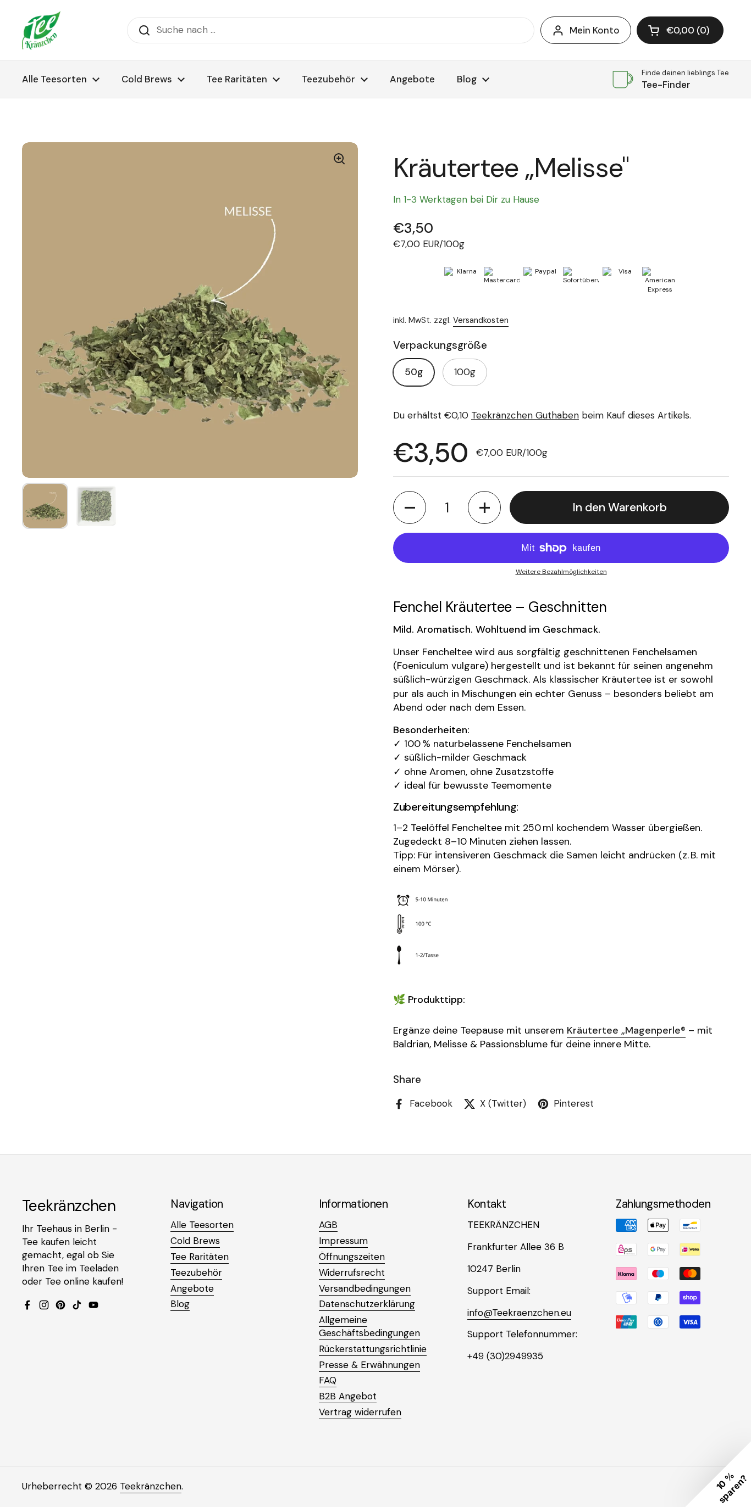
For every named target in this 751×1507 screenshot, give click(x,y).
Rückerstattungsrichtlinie (373, 1349)
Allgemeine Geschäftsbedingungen (369, 1326)
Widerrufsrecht (352, 1272)
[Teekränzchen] (41, 30)
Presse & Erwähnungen (369, 1365)
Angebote (192, 1288)
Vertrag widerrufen (360, 1412)
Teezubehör (196, 1272)
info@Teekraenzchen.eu (519, 1313)
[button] (680, 30)
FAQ (327, 1380)
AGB (328, 1225)
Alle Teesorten (202, 1225)
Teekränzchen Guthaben (525, 415)
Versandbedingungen (365, 1288)
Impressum (343, 1241)
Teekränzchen (150, 1486)
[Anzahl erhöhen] (484, 507)
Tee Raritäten (199, 1257)
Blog (180, 1304)
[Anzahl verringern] (409, 507)
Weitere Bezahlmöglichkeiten (561, 571)
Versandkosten (481, 320)
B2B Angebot (348, 1396)
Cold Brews (195, 1241)
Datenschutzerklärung (367, 1304)
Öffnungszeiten (352, 1257)
